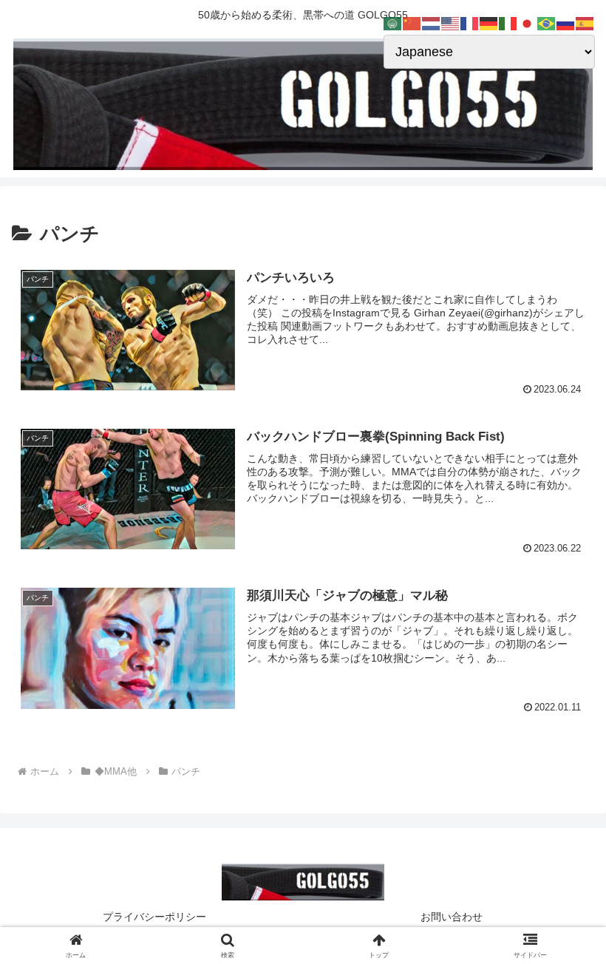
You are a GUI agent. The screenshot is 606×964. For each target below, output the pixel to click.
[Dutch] (431, 23)
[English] (450, 23)
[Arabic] (393, 23)
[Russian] (566, 23)
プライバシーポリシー (154, 917)
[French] (470, 23)
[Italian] (508, 23)
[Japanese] (527, 23)
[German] (489, 23)
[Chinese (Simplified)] (412, 23)
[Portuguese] (546, 23)
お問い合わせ (452, 917)
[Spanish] (585, 23)
